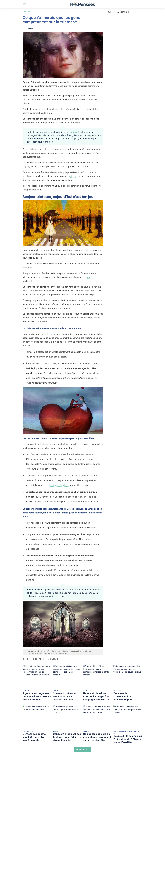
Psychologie (28, 731)
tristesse (30, 328)
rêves (73, 176)
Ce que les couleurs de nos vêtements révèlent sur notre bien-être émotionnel (97, 737)
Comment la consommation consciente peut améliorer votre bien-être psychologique (125, 696)
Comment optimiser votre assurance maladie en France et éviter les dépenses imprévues (65, 696)
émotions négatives (59, 485)
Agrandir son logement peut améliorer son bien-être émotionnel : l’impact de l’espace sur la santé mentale (37, 696)
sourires (73, 132)
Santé (55, 691)
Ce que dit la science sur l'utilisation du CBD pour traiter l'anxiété (127, 739)
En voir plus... (82, 749)
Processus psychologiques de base (126, 732)
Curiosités (87, 731)
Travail (56, 731)
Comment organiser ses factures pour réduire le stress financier (67, 737)
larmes (90, 277)
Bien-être (26, 12)
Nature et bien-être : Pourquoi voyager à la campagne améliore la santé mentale (96, 696)
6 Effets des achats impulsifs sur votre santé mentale (34, 737)
